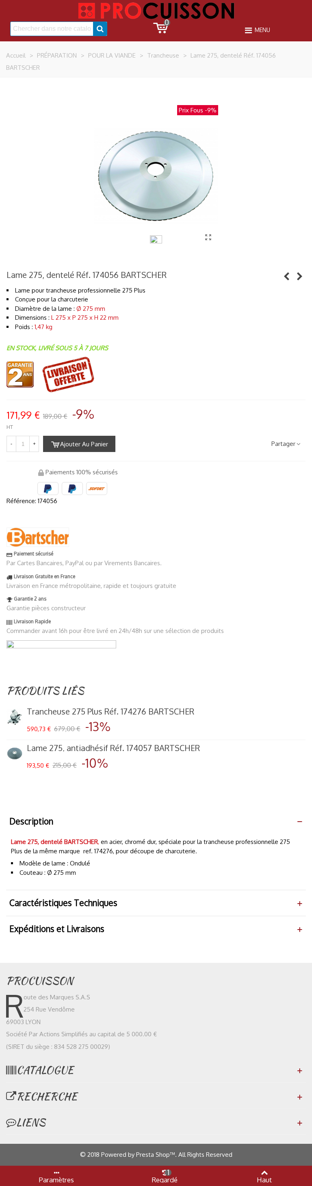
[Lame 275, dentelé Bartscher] (208, 237)
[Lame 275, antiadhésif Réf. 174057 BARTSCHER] (299, 276)
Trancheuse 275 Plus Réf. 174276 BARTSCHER (110, 711)
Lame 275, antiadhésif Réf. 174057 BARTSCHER (113, 747)
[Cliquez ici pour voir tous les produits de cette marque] (37, 537)
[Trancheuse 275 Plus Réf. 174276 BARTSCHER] (286, 276)
